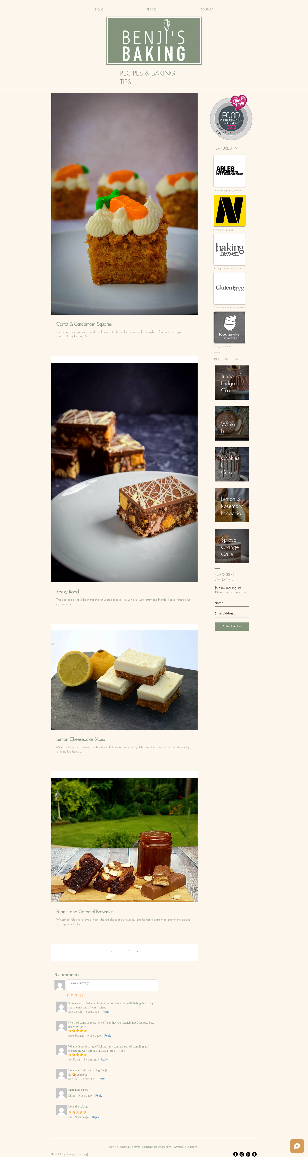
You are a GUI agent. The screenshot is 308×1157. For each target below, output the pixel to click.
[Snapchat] (254, 1154)
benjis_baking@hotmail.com (152, 1147)
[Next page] (137, 951)
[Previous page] (111, 951)
